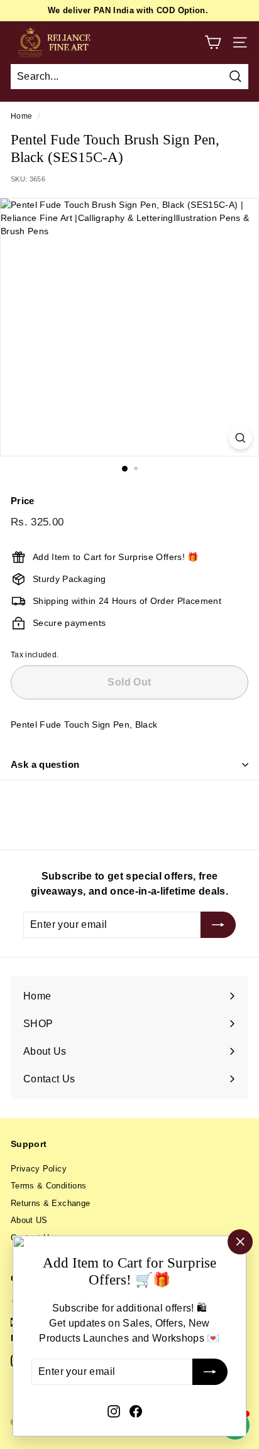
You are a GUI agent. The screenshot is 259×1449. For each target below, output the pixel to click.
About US (29, 1220)
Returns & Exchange (50, 1203)
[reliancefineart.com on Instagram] (113, 1411)
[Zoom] (240, 438)
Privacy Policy (39, 1168)
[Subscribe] (210, 1372)
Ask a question (45, 764)
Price (23, 500)
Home (21, 116)
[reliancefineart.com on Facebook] (136, 1411)
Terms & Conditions (48, 1185)
